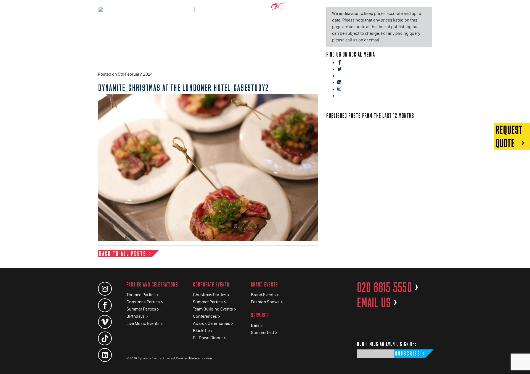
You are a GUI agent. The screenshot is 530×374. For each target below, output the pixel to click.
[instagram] (339, 89)
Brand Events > (265, 294)
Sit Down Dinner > (209, 337)
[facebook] (339, 62)
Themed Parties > (142, 294)
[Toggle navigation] (521, 8)
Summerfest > (264, 332)
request (508, 136)
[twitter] (339, 69)
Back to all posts (122, 253)
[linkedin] (339, 82)
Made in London (200, 358)
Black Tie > (203, 330)
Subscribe (407, 353)
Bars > (257, 325)
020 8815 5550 (388, 287)
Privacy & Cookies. (176, 358)
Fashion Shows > (267, 301)
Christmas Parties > (144, 301)
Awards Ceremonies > (213, 323)
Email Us (377, 302)
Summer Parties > (142, 309)
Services (260, 315)
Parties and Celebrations (152, 284)
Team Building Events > (214, 309)
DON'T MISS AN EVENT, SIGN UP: (386, 344)
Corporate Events (211, 284)
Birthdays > (137, 316)
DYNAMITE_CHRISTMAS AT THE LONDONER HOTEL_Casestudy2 (183, 87)
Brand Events (264, 284)
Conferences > (206, 316)
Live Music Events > (144, 323)
